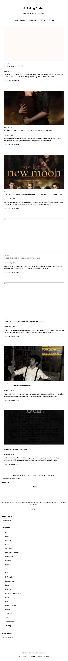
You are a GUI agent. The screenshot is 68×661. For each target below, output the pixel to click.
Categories (32, 20)
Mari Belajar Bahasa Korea (13, 593)
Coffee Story (9, 548)
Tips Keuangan (9, 622)
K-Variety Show (10, 577)
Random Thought (10, 605)
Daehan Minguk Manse (12, 553)
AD (6, 532)
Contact (51, 20)
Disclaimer (33, 656)
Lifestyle (8, 589)
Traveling (8, 626)
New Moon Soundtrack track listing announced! (24, 322)
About (22, 20)
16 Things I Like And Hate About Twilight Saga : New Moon (28, 130)
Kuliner (7, 585)
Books (7, 544)
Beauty (7, 536)
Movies (7, 597)
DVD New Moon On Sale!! (13, 66)
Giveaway (8, 561)
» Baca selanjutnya (11, 81)
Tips (6, 617)
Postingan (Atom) (14, 479)
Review (7, 609)
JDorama (8, 569)
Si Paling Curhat (34, 8)
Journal (42, 20)
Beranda (51, 475)
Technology (9, 613)
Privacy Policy (23, 656)
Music (7, 601)
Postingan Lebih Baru (21, 475)
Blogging (8, 540)
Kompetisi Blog (10, 581)
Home (16, 20)
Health (7, 565)
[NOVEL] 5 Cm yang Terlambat (16, 449)
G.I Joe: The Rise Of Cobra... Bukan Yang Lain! (22, 258)
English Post (9, 556)
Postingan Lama (39, 475)
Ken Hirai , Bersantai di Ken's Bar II (18, 386)
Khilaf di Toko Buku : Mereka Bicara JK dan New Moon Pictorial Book (33, 194)
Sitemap (40, 656)
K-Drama (8, 573)
